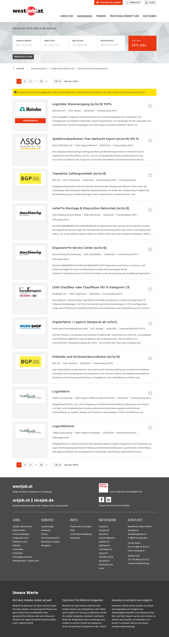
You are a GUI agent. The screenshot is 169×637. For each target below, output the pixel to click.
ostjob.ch (21, 500)
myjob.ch (103, 553)
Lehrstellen (18, 549)
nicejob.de (44, 500)
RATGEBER (149, 16)
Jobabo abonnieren (22, 526)
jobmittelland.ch (107, 538)
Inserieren (46, 530)
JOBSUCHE (66, 16)
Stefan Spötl (134, 543)
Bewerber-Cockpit (50, 542)
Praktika (17, 545)
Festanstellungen (21, 534)
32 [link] (41, 81)
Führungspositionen (22, 557)
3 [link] (30, 81)
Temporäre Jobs (20, 538)
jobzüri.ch (103, 534)
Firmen (44, 534)
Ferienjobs (18, 553)
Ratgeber (46, 545)
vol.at (101, 568)
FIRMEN (101, 16)
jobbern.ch (104, 542)
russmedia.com (106, 564)
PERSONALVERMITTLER (124, 16)
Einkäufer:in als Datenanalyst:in (93, 68)
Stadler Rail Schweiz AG (62, 68)
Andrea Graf (134, 556)
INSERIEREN (84, 16)
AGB (72, 530)
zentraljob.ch (105, 549)
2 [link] (24, 81)
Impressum (75, 538)
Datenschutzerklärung (81, 534)
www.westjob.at (39, 68)
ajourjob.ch (104, 561)
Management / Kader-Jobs (26, 561)
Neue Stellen (19, 530)
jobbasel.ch (104, 545)
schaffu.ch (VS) (106, 557)
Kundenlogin (47, 526)
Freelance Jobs (20, 542)
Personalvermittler (50, 538)
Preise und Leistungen (80, 526)
